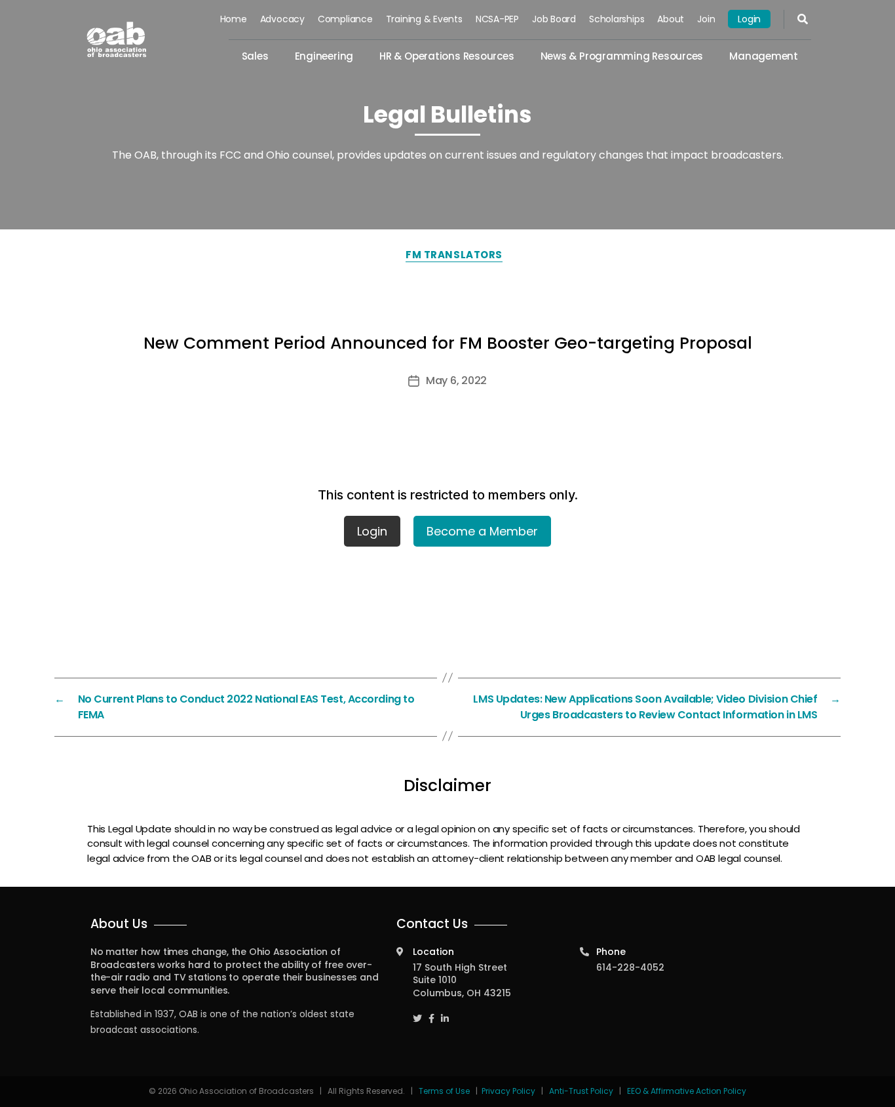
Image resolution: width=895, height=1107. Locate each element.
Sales (255, 56)
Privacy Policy (508, 1091)
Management (763, 56)
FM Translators (454, 255)
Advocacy (282, 19)
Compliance (345, 19)
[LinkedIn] (445, 1012)
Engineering (324, 56)
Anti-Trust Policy (581, 1091)
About (670, 19)
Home (233, 19)
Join (706, 19)
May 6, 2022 (456, 380)
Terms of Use (445, 1091)
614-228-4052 (630, 967)
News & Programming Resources (622, 56)
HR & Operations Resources (446, 56)
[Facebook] (431, 1012)
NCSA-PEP (497, 19)
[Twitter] (417, 1012)
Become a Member (482, 531)
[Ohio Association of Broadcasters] (116, 39)
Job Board (554, 19)
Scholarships (616, 19)
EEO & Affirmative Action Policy (686, 1091)
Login (749, 19)
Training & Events (424, 19)
